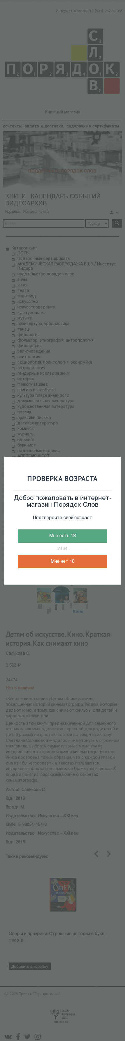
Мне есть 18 (62, 536)
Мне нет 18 (63, 561)
